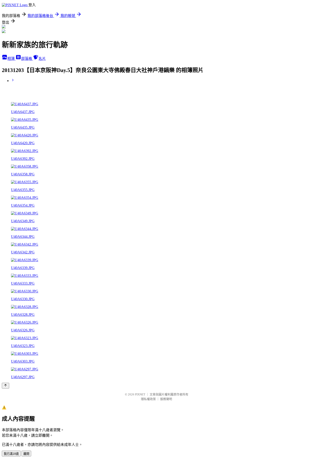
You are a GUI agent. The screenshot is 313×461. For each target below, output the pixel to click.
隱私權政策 (148, 399)
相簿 (11, 59)
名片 (42, 59)
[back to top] (5, 386)
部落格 (27, 59)
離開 (26, 453)
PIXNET (140, 394)
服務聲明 (166, 399)
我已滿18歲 (11, 453)
